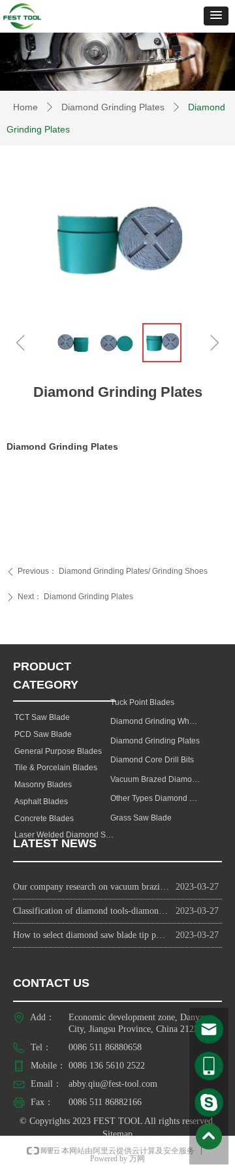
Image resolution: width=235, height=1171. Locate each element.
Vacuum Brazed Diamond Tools (159, 779)
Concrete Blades (44, 818)
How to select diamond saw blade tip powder (91, 935)
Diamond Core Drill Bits (152, 759)
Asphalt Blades (41, 801)
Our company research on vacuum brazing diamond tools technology (91, 887)
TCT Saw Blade (42, 717)
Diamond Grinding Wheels (157, 721)
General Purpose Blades (58, 751)
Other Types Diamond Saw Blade (159, 798)
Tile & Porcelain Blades (55, 767)
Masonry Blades (43, 784)
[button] (216, 16)
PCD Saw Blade (43, 734)
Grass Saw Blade (141, 817)
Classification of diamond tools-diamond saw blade (91, 911)
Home (25, 107)
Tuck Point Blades (142, 702)
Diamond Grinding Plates (112, 107)
